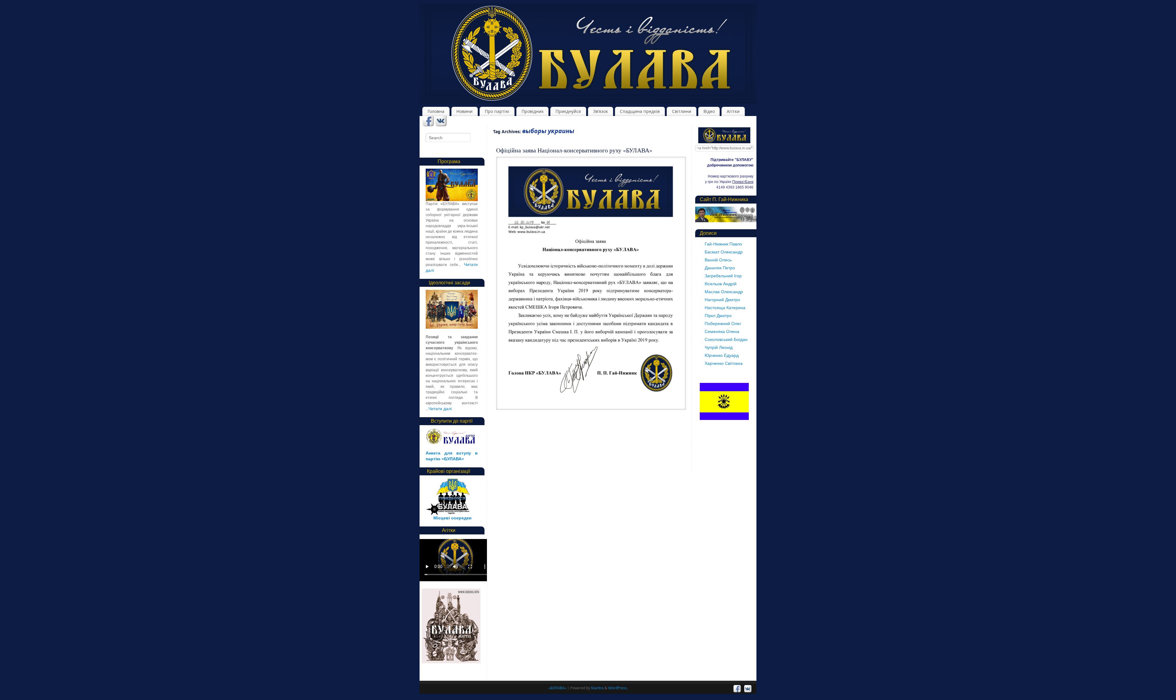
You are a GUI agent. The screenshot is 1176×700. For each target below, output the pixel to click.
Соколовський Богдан (726, 339)
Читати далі (440, 408)
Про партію (497, 111)
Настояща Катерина (725, 307)
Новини (464, 111)
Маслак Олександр (724, 291)
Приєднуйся (568, 111)
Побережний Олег (723, 323)
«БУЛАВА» (557, 688)
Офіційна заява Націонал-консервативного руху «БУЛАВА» (574, 150)
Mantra (597, 688)
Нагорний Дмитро (722, 299)
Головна (436, 111)
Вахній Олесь (718, 259)
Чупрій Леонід (719, 347)
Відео (709, 111)
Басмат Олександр (724, 251)
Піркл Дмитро (718, 315)
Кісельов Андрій (721, 283)
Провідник (533, 111)
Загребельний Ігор (723, 275)
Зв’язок (600, 111)
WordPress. (618, 688)
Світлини (681, 111)
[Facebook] (428, 121)
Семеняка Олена (722, 331)
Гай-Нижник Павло (723, 243)
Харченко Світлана (724, 363)
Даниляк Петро (720, 267)
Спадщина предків (640, 111)
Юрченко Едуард (722, 355)
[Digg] (441, 121)
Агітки (733, 111)
